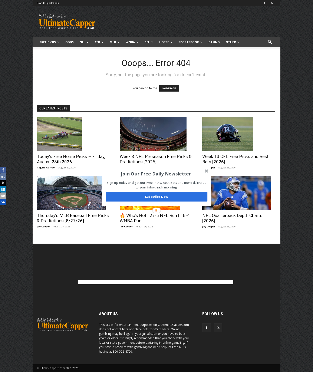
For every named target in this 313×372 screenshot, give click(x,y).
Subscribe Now (156, 196)
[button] (156, 173)
